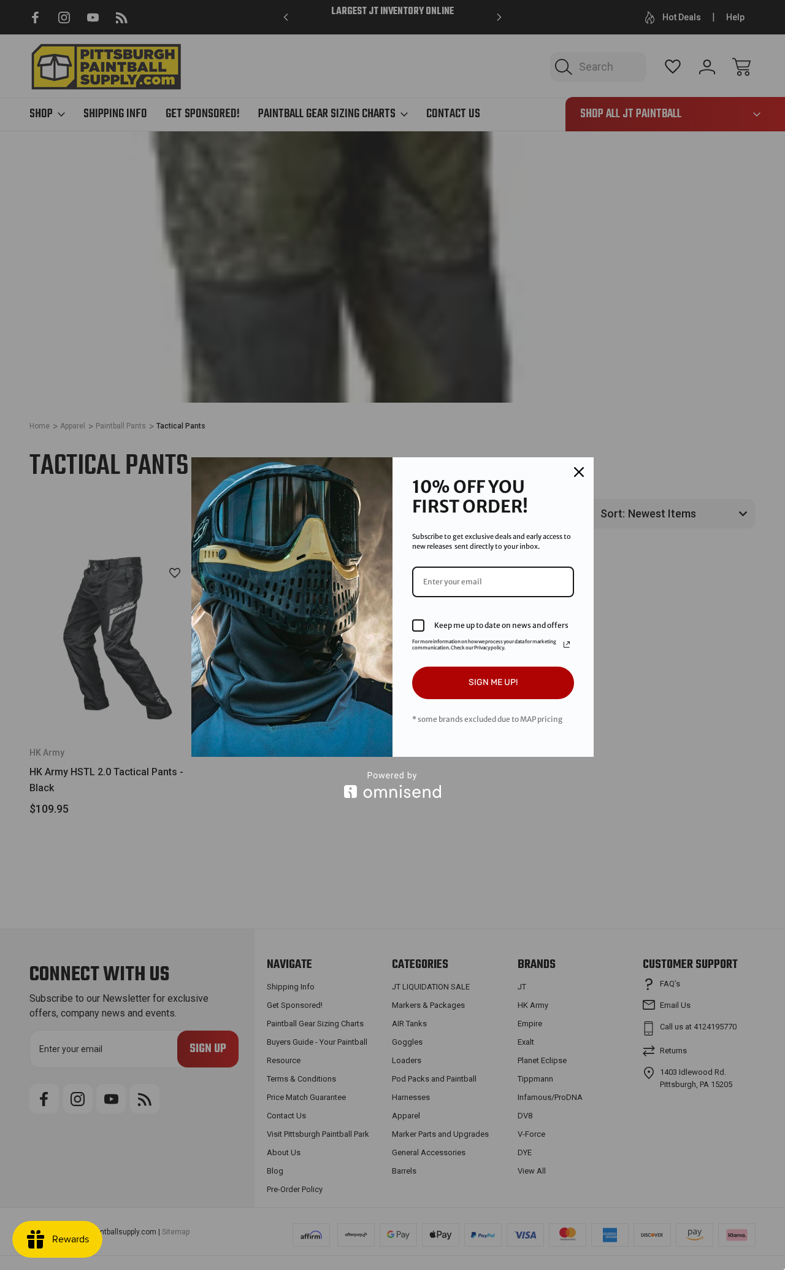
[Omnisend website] (392, 785)
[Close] (579, 472)
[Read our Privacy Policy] (566, 644)
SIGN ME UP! (493, 682)
